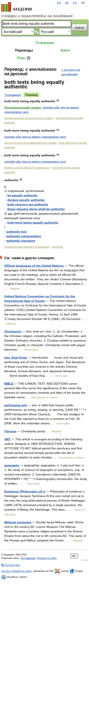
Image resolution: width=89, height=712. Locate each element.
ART (7, 439)
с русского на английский (70, 72)
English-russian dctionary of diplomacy (27, 167)
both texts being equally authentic (32, 222)
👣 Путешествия (10, 565)
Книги (65, 50)
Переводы (24, 50)
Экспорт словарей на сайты (16, 571)
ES (75, 3)
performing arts (15, 405)
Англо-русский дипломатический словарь (30, 142)
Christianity (12, 331)
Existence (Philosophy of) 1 (24, 491)
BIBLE (8, 383)
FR (83, 3)
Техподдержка (28, 558)
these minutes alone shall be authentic (36, 209)
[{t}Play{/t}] (57, 100)
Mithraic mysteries (17, 522)
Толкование (12, 95)
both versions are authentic (27, 204)
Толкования (44, 43)
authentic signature (20, 240)
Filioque (10, 431)
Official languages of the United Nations (34, 265)
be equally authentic (22, 195)
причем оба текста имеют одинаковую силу (35, 136)
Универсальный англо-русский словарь (28, 118)
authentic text (16, 231)
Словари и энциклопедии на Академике (37, 16)
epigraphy (11, 465)
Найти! (79, 27)
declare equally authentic (26, 200)
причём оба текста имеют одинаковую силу (35, 161)
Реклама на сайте (47, 558)
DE (67, 3)
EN (59, 3)
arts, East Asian (15, 357)
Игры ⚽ (24, 58)
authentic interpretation (23, 236)
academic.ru (16, 7)
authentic (57, 246)
